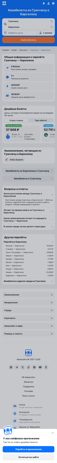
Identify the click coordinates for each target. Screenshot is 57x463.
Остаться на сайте (28, 457)
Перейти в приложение (28, 449)
